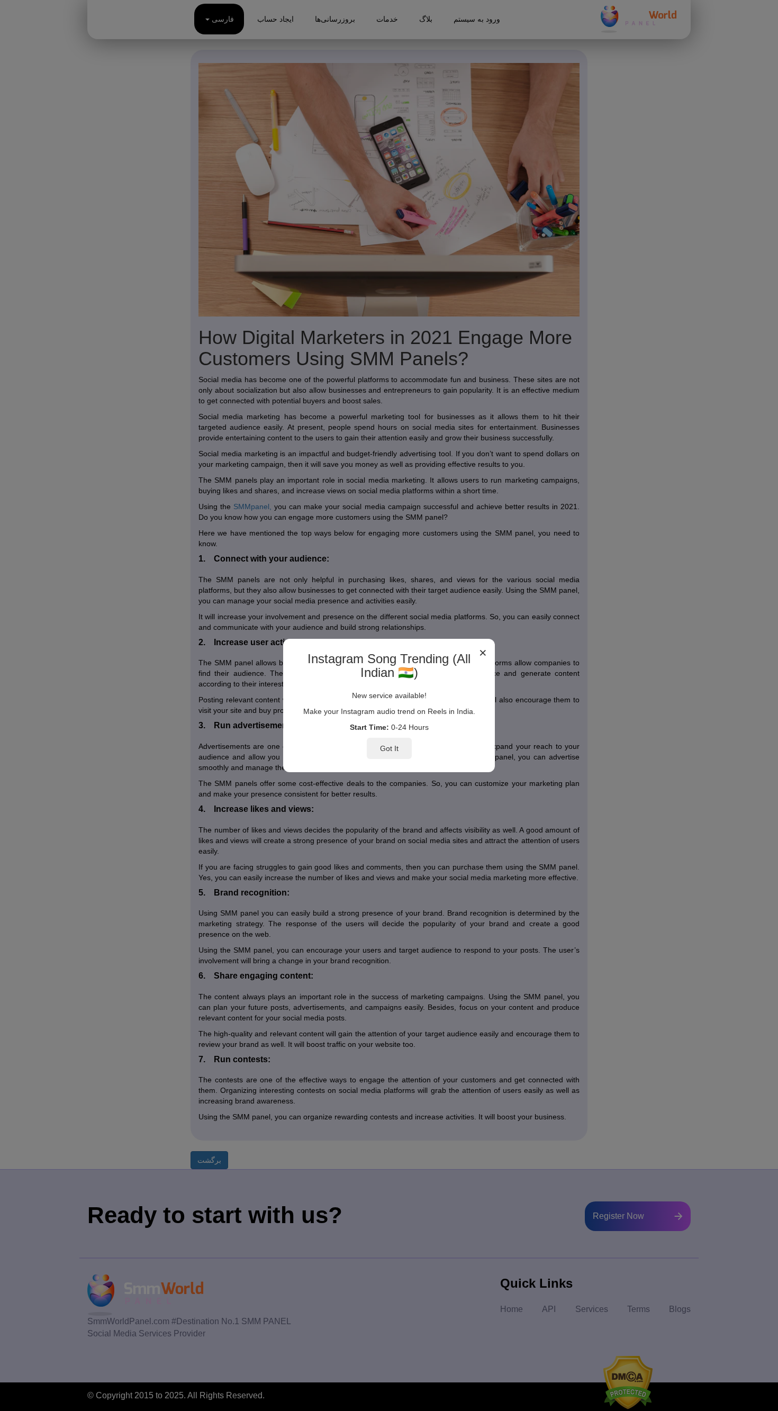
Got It (389, 748)
